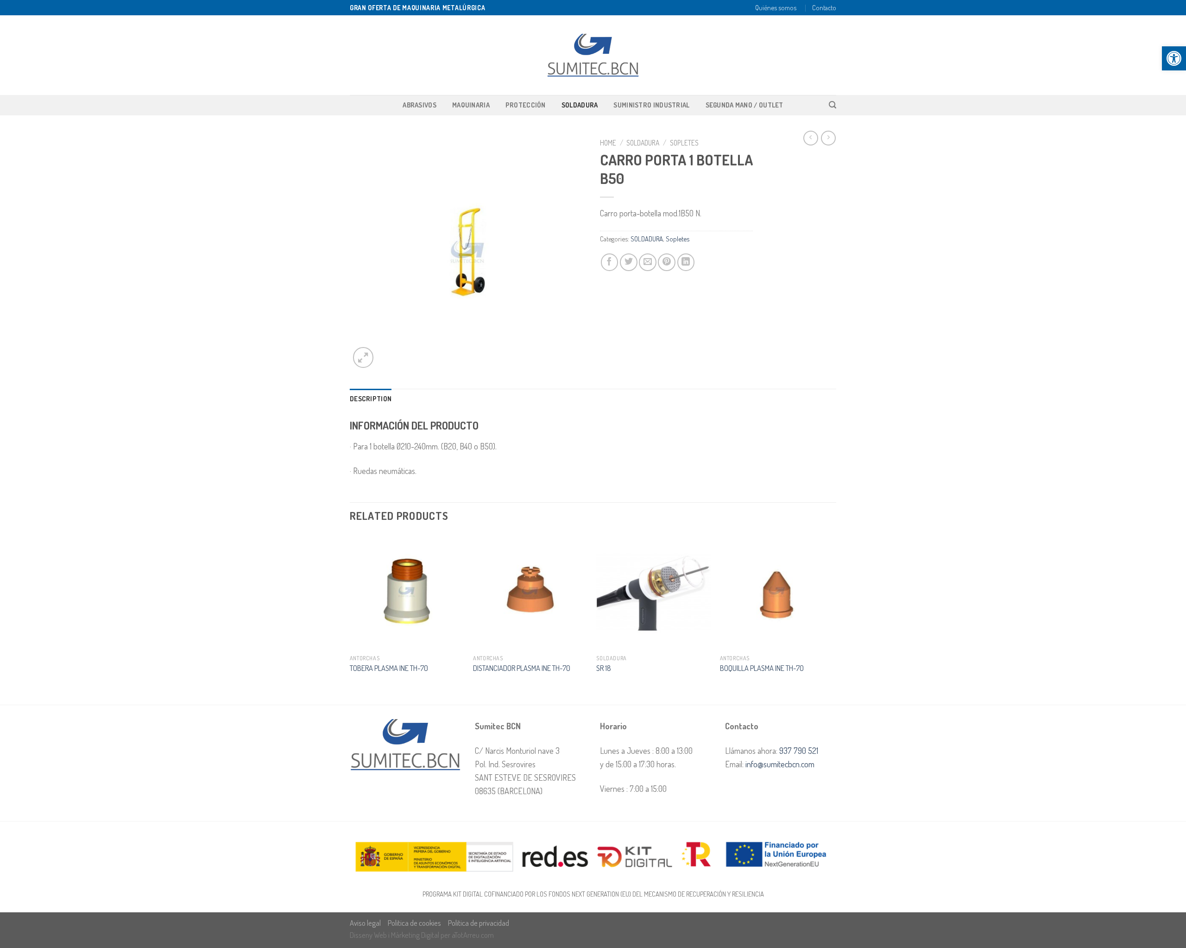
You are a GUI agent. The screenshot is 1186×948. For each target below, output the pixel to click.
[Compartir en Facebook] (609, 262)
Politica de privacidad (478, 923)
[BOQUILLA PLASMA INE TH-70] (777, 592)
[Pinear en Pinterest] (666, 262)
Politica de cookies (414, 923)
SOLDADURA (579, 105)
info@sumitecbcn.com (779, 763)
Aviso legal (365, 923)
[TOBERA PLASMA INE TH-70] (407, 592)
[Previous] (350, 619)
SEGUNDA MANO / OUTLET (744, 105)
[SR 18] (653, 592)
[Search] (832, 105)
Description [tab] (370, 398)
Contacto (824, 7)
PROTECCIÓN (525, 105)
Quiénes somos (775, 7)
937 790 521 (798, 750)
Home (608, 142)
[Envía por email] (647, 262)
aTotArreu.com (473, 935)
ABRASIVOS (419, 105)
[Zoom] (363, 357)
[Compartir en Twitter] (628, 262)
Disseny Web (369, 935)
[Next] (833, 619)
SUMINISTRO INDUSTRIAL (651, 105)
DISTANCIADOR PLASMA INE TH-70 (521, 668)
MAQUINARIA (471, 105)
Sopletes (684, 142)
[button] (1174, 58)
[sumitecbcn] (593, 55)
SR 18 (603, 668)
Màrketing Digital (415, 935)
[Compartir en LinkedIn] (686, 262)
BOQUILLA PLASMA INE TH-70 (762, 668)
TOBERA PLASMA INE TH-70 (389, 668)
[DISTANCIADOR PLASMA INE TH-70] (530, 592)
